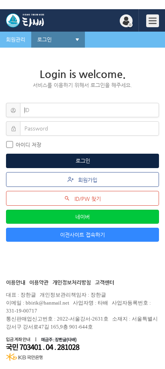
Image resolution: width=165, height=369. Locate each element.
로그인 (84, 161)
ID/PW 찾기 (87, 199)
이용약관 (38, 282)
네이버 (82, 217)
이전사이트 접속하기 (82, 235)
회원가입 (86, 180)
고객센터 (104, 282)
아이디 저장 (28, 145)
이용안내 (15, 282)
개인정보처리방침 (71, 282)
